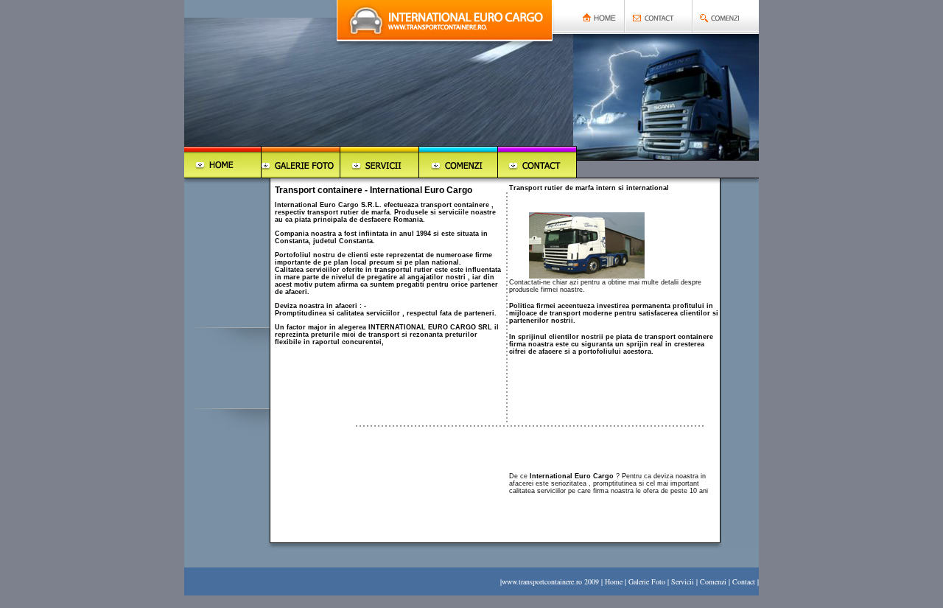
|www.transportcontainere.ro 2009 (549, 581)
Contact (743, 581)
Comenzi (712, 581)
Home (614, 581)
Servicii (682, 581)
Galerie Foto (646, 581)
